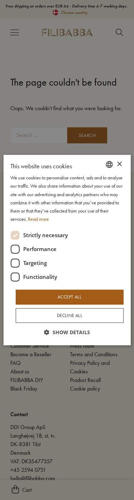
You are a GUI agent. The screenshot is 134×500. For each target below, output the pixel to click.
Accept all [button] (69, 297)
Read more (38, 219)
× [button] (119, 164)
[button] (67, 332)
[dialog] (66, 250)
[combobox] (109, 164)
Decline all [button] (69, 315)
